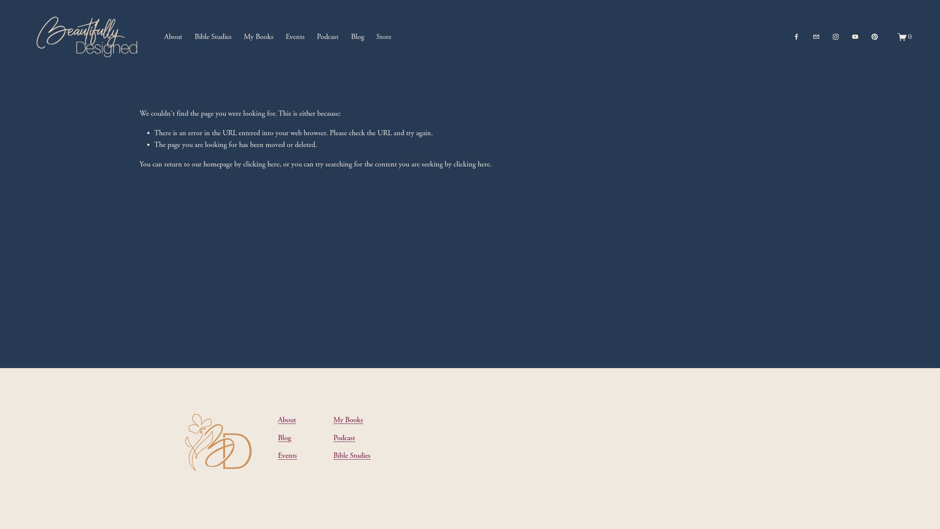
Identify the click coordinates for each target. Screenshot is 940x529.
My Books (259, 37)
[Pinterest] (874, 36)
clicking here (261, 164)
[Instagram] (835, 36)
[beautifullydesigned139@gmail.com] (816, 36)
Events (295, 37)
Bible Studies (213, 37)
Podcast (328, 37)
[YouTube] (855, 36)
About (173, 37)
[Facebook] (796, 36)
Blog (357, 37)
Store (383, 37)
